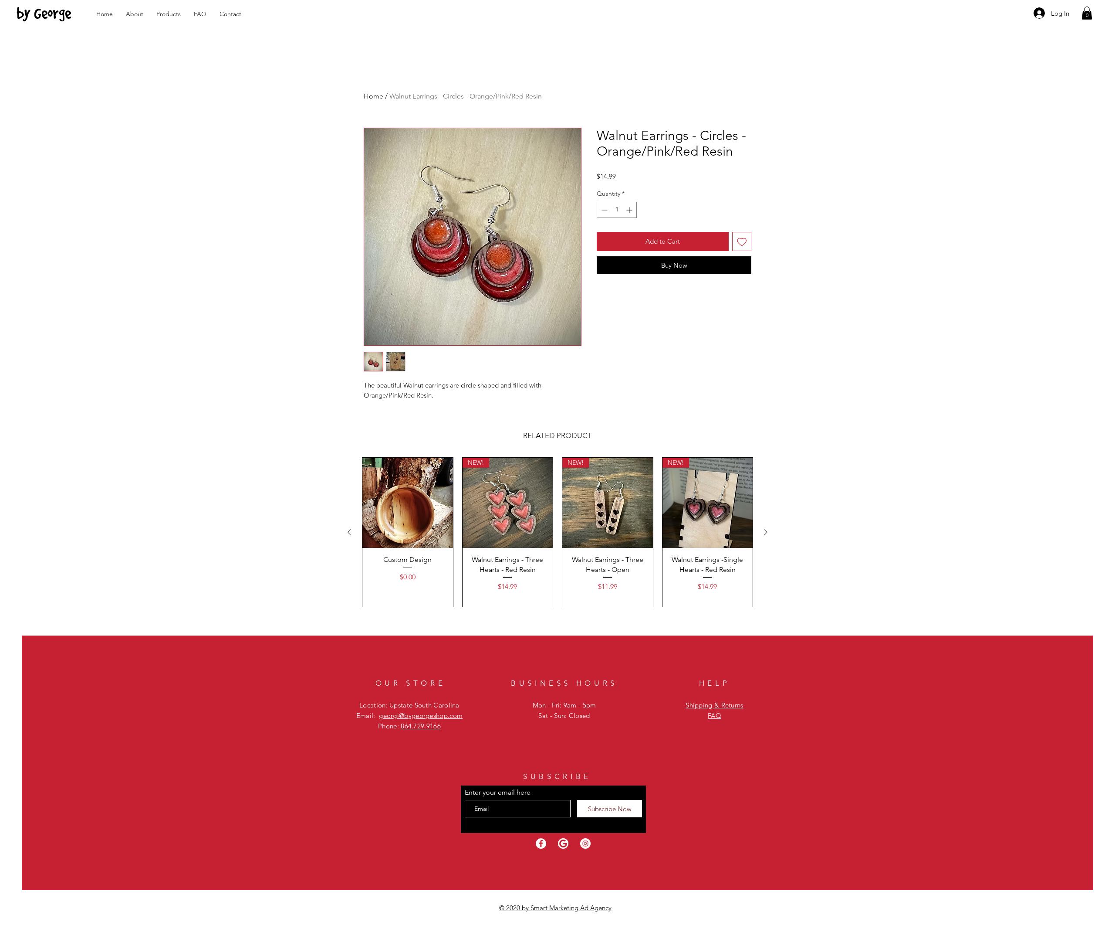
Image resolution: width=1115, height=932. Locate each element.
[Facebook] (541, 843)
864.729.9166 (421, 726)
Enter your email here (497, 792)
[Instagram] (585, 843)
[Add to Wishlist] (742, 242)
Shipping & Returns (714, 705)
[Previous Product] (349, 532)
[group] (557, 532)
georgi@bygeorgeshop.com (421, 715)
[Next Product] (765, 532)
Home (373, 96)
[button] (1086, 13)
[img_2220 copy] (563, 843)
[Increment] (630, 210)
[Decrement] (603, 210)
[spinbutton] (617, 210)
